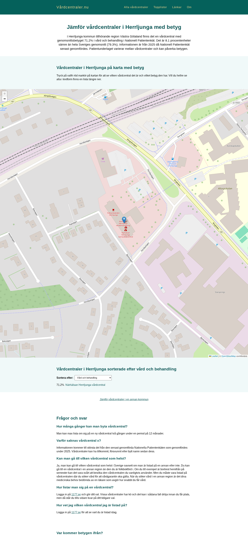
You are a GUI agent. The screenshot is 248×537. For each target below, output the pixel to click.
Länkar (177, 7)
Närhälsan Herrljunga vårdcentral (85, 384)
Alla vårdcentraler (136, 7)
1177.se (76, 494)
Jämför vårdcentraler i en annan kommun (124, 399)
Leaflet (214, 356)
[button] (124, 220)
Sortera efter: (65, 377)
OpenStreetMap (228, 356)
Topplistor (160, 7)
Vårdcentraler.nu (73, 7)
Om (189, 7)
